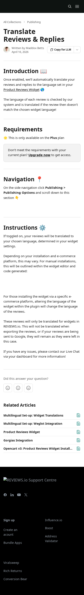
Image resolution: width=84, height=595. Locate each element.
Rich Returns (12, 571)
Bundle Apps (12, 543)
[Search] (69, 6)
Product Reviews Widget (21, 89)
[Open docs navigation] (77, 6)
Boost (49, 528)
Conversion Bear (15, 579)
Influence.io (53, 520)
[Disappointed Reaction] (7, 388)
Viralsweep (11, 563)
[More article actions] (77, 49)
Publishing (34, 22)
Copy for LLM (62, 49)
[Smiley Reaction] (28, 388)
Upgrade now (39, 155)
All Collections (12, 22)
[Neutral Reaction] (18, 388)
